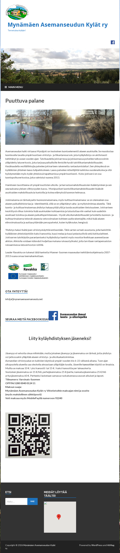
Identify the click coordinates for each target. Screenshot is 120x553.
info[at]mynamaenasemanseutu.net (24, 299)
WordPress (96, 545)
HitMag (110, 545)
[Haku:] (21, 501)
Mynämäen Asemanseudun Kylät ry (58, 24)
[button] (58, 517)
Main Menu (15, 86)
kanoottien (88, 364)
